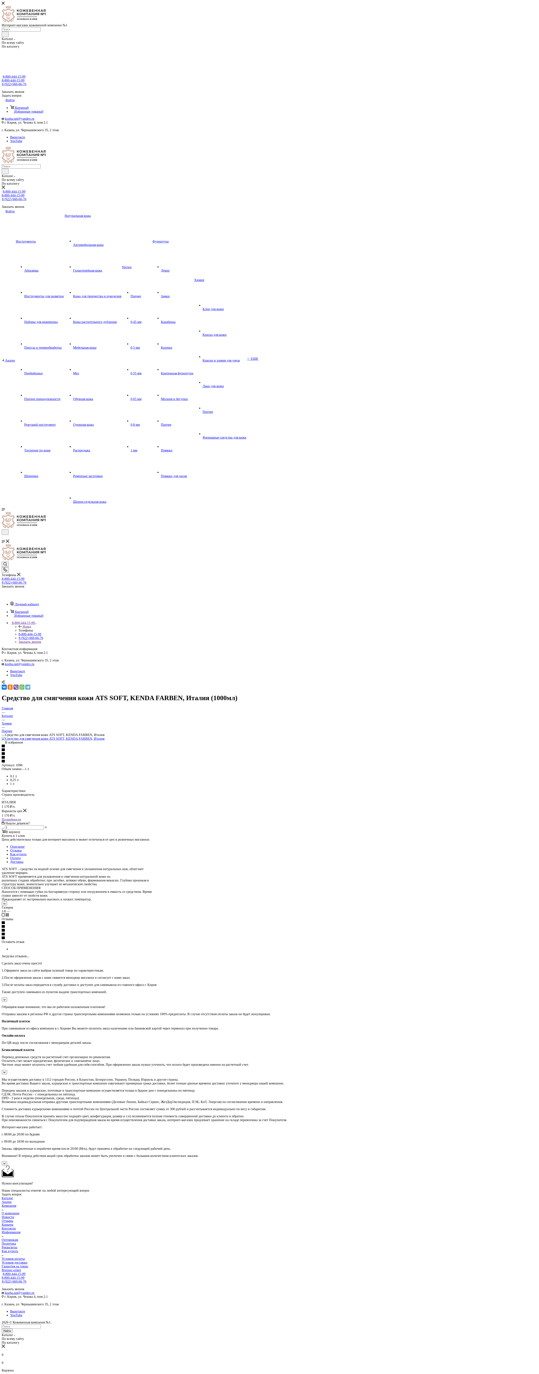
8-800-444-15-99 (14, 76)
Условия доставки (14, 1262)
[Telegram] (27, 687)
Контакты (9, 1228)
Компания (9, 1205)
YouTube (16, 141)
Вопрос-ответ (11, 1270)
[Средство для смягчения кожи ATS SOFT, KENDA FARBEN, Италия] (53, 738)
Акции (7, 1202)
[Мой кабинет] (3, 537)
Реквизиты (9, 1247)
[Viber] (16, 687)
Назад (27, 626)
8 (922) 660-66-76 (14, 84)
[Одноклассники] (10, 687)
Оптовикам (10, 1240)
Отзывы (16, 850)
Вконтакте (17, 137)
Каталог (7, 1198)
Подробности (11, 819)
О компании (10, 1213)
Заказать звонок (30, 642)
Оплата (15, 858)
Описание (17, 846)
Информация (11, 1232)
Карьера (7, 1224)
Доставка (16, 862)
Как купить (18, 854)
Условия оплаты (13, 1259)
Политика (9, 1243)
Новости (8, 1217)
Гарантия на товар (15, 1266)
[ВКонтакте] (4, 687)
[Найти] (5, 34)
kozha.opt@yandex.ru (19, 118)
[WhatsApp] (21, 687)
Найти (7, 1331)
